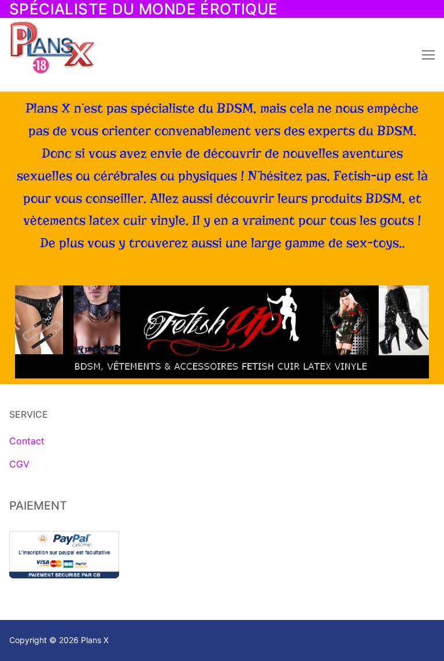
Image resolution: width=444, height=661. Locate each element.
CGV (19, 464)
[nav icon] (428, 55)
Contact (27, 441)
